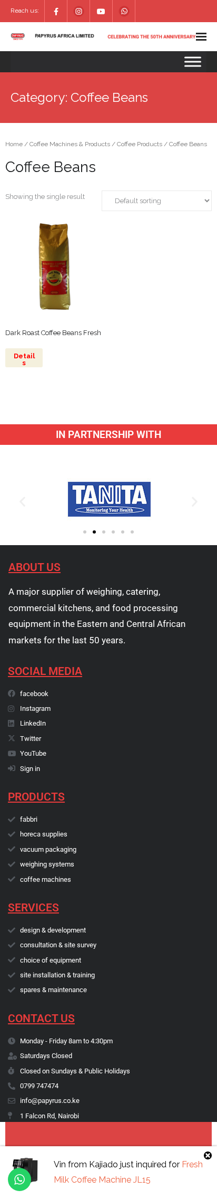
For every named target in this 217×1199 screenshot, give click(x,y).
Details (24, 359)
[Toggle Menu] (192, 61)
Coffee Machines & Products (69, 144)
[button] (22, 501)
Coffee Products (139, 144)
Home (14, 144)
